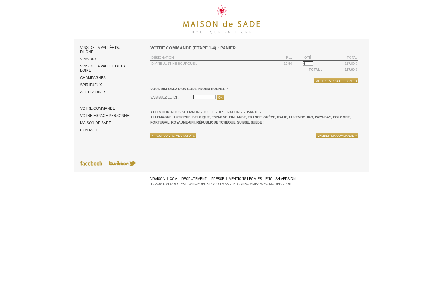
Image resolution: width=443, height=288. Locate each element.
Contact (88, 130)
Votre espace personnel (105, 116)
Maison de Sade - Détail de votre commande (221, 20)
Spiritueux (91, 85)
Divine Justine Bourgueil (174, 63)
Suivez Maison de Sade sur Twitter (122, 163)
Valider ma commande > (337, 135)
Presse (217, 178)
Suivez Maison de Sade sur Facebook (91, 163)
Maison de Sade (95, 123)
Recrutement (194, 178)
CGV (173, 178)
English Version (280, 178)
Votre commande (97, 108)
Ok (220, 97)
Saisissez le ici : (164, 97)
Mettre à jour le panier (336, 81)
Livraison (156, 178)
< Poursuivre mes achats (173, 135)
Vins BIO (88, 59)
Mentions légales (245, 178)
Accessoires (93, 92)
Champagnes (93, 78)
